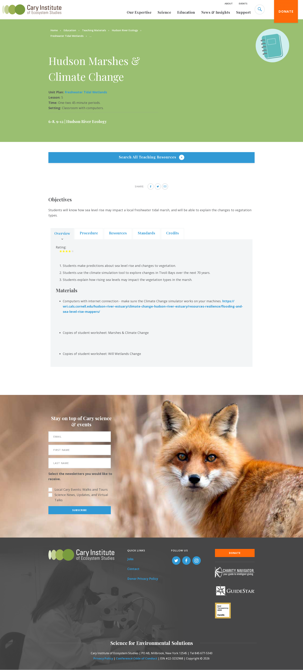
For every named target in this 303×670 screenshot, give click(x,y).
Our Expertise (139, 12)
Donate (286, 11)
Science (164, 12)
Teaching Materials (94, 30)
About (229, 3)
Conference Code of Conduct (136, 658)
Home (54, 30)
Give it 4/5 (69, 251)
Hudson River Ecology (125, 30)
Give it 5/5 (72, 251)
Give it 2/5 (63, 251)
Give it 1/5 (60, 251)
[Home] (31, 17)
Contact (133, 569)
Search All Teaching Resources (148, 157)
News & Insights (215, 12)
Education (186, 12)
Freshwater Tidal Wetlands (66, 36)
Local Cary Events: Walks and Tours (81, 489)
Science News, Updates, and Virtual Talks (81, 497)
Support (243, 12)
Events (243, 3)
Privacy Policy (103, 658)
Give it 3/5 (66, 251)
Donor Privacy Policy (142, 579)
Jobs (130, 559)
